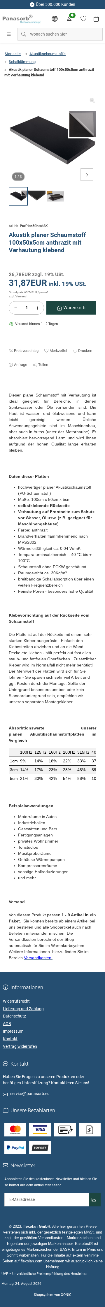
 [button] (87, 174)
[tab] (11, 389)
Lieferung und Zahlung (23, 1008)
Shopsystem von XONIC (52, 1295)
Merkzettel (58, 350)
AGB (7, 1023)
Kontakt (10, 1038)
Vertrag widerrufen (20, 1046)
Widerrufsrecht (16, 1001)
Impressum (13, 1031)
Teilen (43, 364)
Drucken (85, 350)
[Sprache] (54, 18)
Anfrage (20, 364)
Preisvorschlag (26, 350)
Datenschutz (14, 1016)
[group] (52, 140)
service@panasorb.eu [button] (30, 1093)
